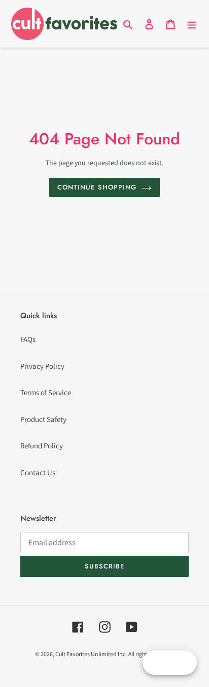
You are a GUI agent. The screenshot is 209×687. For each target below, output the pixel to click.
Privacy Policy (42, 366)
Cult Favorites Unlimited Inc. (91, 654)
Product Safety (43, 419)
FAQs (28, 339)
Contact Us (37, 472)
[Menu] (191, 24)
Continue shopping (96, 187)
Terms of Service (45, 392)
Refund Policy (41, 445)
